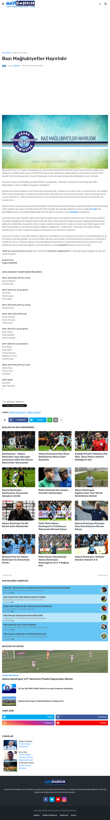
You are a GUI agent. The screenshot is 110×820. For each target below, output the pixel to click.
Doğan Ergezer (34, 412)
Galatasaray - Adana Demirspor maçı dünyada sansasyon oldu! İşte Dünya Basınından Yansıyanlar (17, 458)
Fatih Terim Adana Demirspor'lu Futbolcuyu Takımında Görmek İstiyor (52, 526)
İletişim (37, 815)
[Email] (55, 419)
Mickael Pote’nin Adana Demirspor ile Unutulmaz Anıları (16, 559)
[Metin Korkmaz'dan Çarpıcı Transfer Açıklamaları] (55, 477)
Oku (12, 593)
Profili (21, 744)
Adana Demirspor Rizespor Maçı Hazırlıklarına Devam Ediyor (89, 526)
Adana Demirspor (19, 53)
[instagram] (64, 799)
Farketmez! (23, 746)
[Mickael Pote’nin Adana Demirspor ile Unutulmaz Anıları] (18, 544)
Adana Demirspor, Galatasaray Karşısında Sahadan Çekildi (15, 493)
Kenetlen (22, 768)
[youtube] (58, 799)
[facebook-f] (45, 799)
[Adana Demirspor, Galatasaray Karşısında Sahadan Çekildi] (18, 477)
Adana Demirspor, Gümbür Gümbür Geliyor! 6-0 (89, 558)
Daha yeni (7, 575)
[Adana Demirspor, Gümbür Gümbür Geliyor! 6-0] (91, 544)
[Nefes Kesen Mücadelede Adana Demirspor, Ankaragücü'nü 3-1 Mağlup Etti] (55, 544)
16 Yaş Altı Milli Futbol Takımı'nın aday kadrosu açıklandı (45, 688)
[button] (3, 3)
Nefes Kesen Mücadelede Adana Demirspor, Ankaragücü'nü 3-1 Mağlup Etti (53, 561)
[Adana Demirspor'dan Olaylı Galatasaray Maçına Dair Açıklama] (55, 441)
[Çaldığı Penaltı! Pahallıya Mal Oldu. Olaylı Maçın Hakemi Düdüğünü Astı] (91, 441)
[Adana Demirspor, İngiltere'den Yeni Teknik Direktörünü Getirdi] (91, 477)
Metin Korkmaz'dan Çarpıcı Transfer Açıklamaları (53, 491)
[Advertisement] (55, 30)
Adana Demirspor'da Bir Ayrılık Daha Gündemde (15, 525)
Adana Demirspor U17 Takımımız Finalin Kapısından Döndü (37, 678)
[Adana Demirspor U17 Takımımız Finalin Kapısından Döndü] (55, 661)
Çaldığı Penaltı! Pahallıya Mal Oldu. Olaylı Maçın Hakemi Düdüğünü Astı (91, 456)
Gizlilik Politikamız (49, 815)
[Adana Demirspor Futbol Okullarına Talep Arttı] (9, 701)
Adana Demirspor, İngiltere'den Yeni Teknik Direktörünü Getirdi (88, 493)
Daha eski (102, 575)
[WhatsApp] (49, 419)
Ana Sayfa (6, 53)
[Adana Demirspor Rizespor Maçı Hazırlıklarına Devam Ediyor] (91, 510)
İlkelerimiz (64, 815)
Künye (73, 815)
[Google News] (13, 403)
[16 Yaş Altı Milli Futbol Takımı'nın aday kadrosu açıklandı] (9, 688)
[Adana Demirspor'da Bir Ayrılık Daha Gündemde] (18, 510)
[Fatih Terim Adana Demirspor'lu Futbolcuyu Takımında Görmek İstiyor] (55, 510)
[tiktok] (28, 728)
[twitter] (52, 799)
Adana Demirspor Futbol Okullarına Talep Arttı (41, 701)
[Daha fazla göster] (61, 419)
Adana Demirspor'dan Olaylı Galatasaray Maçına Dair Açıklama (53, 456)
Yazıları (28, 744)
